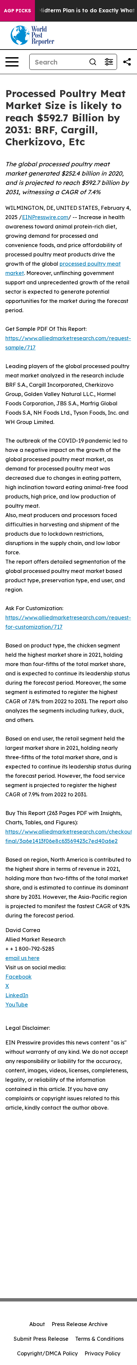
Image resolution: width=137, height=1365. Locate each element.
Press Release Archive (80, 1324)
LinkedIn (16, 995)
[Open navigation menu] (12, 61)
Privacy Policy (102, 1353)
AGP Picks (17, 11)
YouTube (16, 1004)
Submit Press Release (41, 1338)
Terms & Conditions (99, 1338)
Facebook (18, 976)
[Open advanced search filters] (109, 61)
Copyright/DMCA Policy (47, 1353)
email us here (22, 958)
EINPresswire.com (45, 217)
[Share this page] (127, 61)
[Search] (93, 61)
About (37, 1324)
